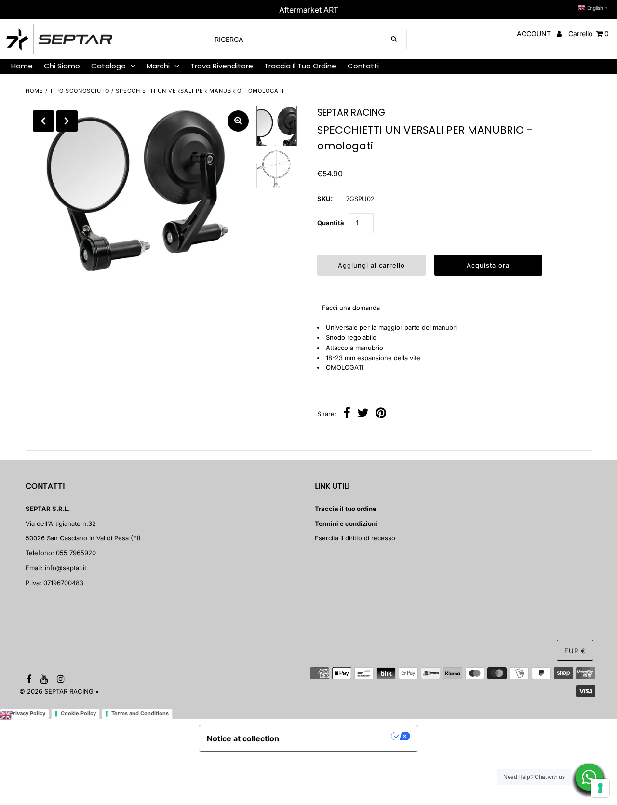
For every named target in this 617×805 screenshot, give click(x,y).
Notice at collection (243, 738)
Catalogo (108, 66)
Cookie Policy (78, 713)
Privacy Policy (27, 713)
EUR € (575, 651)
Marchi (158, 66)
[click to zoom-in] (238, 121)
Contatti (363, 66)
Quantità (330, 223)
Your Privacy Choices (340, 736)
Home (22, 66)
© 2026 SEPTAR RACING (56, 691)
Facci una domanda (351, 307)
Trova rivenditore (221, 66)
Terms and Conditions (140, 713)
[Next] (67, 121)
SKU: (325, 198)
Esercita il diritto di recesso (355, 538)
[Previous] (43, 121)
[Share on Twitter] (363, 414)
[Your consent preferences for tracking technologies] (600, 788)
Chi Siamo (62, 66)
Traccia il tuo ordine (300, 66)
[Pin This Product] (381, 414)
